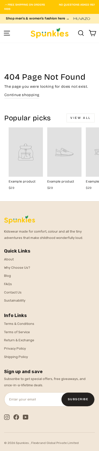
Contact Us (13, 292)
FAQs (8, 284)
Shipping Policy (16, 357)
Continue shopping (21, 95)
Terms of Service (17, 332)
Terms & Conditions (19, 324)
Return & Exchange (19, 340)
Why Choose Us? (17, 267)
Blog (7, 276)
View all (80, 118)
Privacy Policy (15, 348)
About (9, 259)
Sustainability (14, 300)
